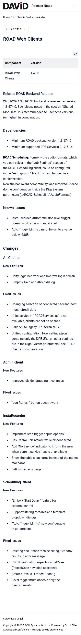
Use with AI (16, 28)
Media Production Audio (31, 17)
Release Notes (42, 6)
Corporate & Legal (13, 618)
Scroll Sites (71, 625)
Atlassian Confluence (17, 629)
